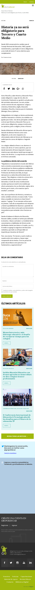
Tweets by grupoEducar (10, 453)
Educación (5, 368)
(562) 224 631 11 (17, 552)
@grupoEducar (10, 450)
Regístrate (4, 525)
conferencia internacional (10, 408)
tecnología (26, 408)
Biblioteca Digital (22, 582)
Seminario (11, 328)
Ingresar (14, 525)
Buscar (25, 2)
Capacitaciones (26, 576)
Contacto (31, 2)
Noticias (10, 11)
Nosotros (6, 576)
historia (3, 20)
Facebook (8, 464)
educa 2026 (5, 328)
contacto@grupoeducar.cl (19, 554)
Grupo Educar (4, 11)
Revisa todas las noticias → (17, 436)
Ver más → (6, 343)
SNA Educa (11, 368)
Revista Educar (25, 579)
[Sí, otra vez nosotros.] (29, 584)
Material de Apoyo (11, 579)
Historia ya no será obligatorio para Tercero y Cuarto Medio (15, 12)
